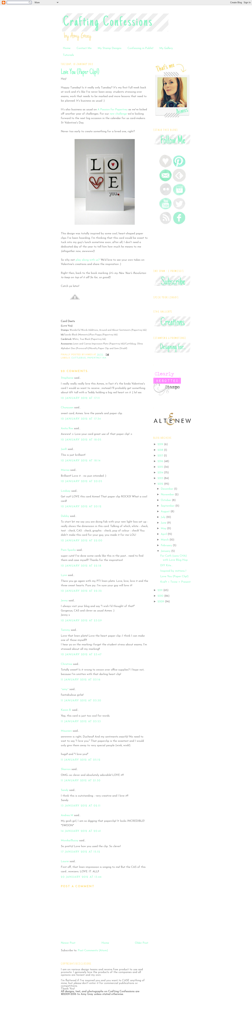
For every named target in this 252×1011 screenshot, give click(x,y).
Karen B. (66, 710)
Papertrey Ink (96, 358)
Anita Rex (67, 428)
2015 (161, 467)
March (165, 539)
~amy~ (65, 689)
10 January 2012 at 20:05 (81, 481)
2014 (161, 472)
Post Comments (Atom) (93, 950)
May (164, 528)
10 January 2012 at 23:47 (81, 654)
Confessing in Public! (140, 48)
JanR (64, 449)
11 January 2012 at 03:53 (81, 721)
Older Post (141, 943)
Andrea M (67, 815)
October (166, 500)
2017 (161, 455)
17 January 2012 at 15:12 (80, 852)
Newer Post (68, 943)
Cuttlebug (78, 358)
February (167, 545)
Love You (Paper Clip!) (80, 72)
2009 (161, 601)
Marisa (65, 470)
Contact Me (84, 48)
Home (66, 48)
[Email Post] (107, 354)
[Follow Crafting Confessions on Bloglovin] (165, 166)
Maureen (66, 731)
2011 (160, 590)
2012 (161, 484)
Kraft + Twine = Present (175, 582)
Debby (65, 516)
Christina (66, 664)
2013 (161, 478)
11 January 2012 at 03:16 (80, 679)
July (163, 517)
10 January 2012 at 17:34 (81, 419)
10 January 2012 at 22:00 (81, 540)
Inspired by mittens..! (173, 571)
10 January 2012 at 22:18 (81, 566)
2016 (161, 461)
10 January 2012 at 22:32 (81, 591)
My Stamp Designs (109, 48)
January (166, 551)
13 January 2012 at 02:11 (80, 805)
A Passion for (113, 109)
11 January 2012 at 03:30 (81, 700)
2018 (161, 450)
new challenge (119, 114)
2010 (161, 596)
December (167, 489)
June (164, 523)
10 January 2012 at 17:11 (80, 398)
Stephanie (67, 378)
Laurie (65, 861)
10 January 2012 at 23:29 (81, 620)
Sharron (66, 769)
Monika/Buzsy (69, 840)
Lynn (64, 575)
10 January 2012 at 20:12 (81, 506)
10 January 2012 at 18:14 (80, 460)
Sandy (64, 790)
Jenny (64, 600)
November (168, 494)
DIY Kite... (166, 565)
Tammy (65, 630)
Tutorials (68, 55)
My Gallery (166, 48)
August (166, 511)
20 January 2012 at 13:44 (81, 877)
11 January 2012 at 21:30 (80, 780)
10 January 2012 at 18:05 (81, 439)
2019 (161, 444)
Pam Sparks (68, 550)
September (168, 506)
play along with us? (88, 260)
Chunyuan (67, 407)
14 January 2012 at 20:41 (81, 831)
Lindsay (65, 491)
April (164, 534)
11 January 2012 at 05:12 (80, 760)
